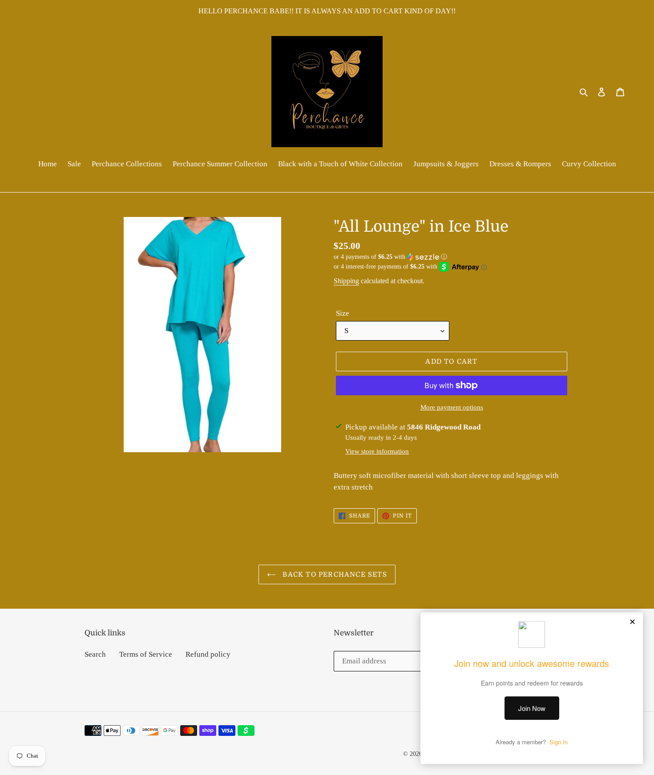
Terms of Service (145, 654)
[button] (390, 257)
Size (342, 313)
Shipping (346, 281)
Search (95, 654)
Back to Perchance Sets (333, 574)
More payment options (451, 407)
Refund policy (208, 654)
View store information (377, 451)
